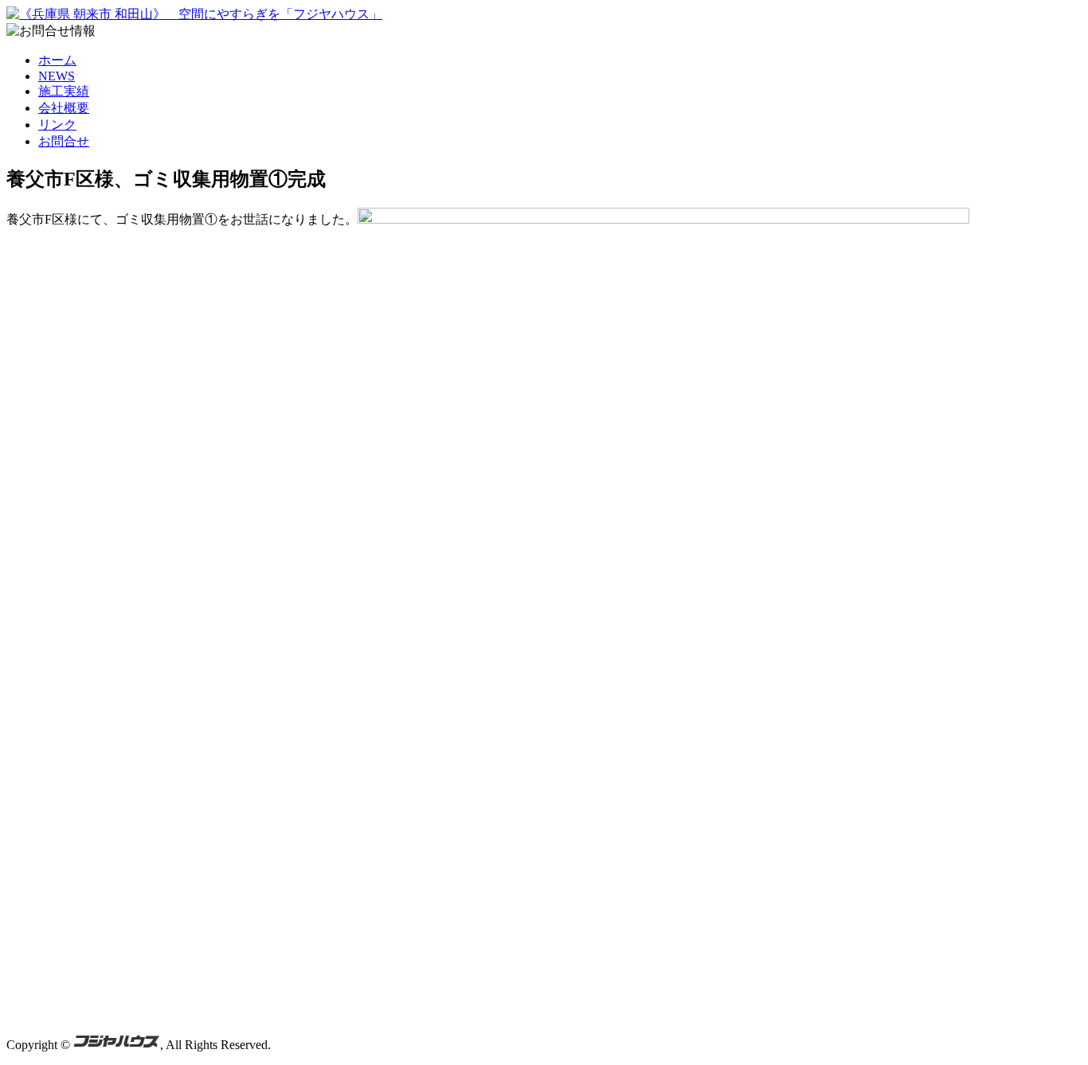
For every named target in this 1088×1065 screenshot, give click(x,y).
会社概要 (63, 108)
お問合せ (63, 141)
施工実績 (63, 91)
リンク (57, 124)
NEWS (56, 76)
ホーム (57, 60)
